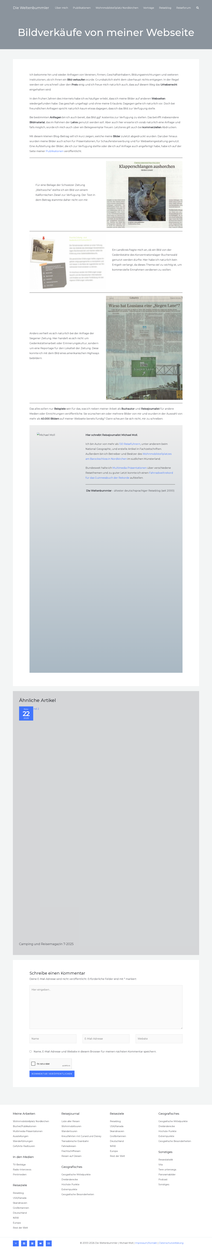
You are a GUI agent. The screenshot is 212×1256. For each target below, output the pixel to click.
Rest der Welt (20, 1227)
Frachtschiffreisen (71, 1151)
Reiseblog (165, 7)
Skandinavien (20, 1203)
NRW (16, 1217)
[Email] (49, 1243)
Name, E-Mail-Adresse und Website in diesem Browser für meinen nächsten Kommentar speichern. (95, 1051)
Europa (17, 1222)
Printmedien (20, 1174)
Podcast (162, 1179)
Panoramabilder (167, 1174)
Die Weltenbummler (31, 8)
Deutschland (20, 1212)
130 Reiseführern (129, 444)
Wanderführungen (23, 1141)
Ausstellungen (20, 1136)
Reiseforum (183, 7)
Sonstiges (163, 1184)
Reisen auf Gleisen (71, 1156)
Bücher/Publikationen (24, 1126)
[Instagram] (32, 1243)
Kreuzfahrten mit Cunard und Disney (81, 1136)
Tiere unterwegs (167, 1169)
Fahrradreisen (68, 1146)
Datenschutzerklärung (171, 1243)
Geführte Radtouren (24, 1146)
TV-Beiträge (19, 1164)
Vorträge (148, 7)
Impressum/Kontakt (146, 1243)
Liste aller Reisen (70, 1121)
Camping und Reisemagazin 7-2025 (46, 944)
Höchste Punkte (70, 1184)
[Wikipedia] (16, 1243)
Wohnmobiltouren (71, 1126)
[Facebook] (24, 1243)
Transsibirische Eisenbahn (75, 1141)
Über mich (61, 7)
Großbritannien (21, 1208)
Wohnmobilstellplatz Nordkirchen (117, 7)
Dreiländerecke (69, 1179)
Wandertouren (69, 1131)
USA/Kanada (19, 1198)
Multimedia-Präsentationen (130, 467)
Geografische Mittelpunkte (76, 1174)
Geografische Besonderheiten (77, 1194)
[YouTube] (40, 1243)
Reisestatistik (165, 1159)
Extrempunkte (69, 1189)
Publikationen (82, 7)
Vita (160, 1164)
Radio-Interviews (22, 1169)
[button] (197, 8)
